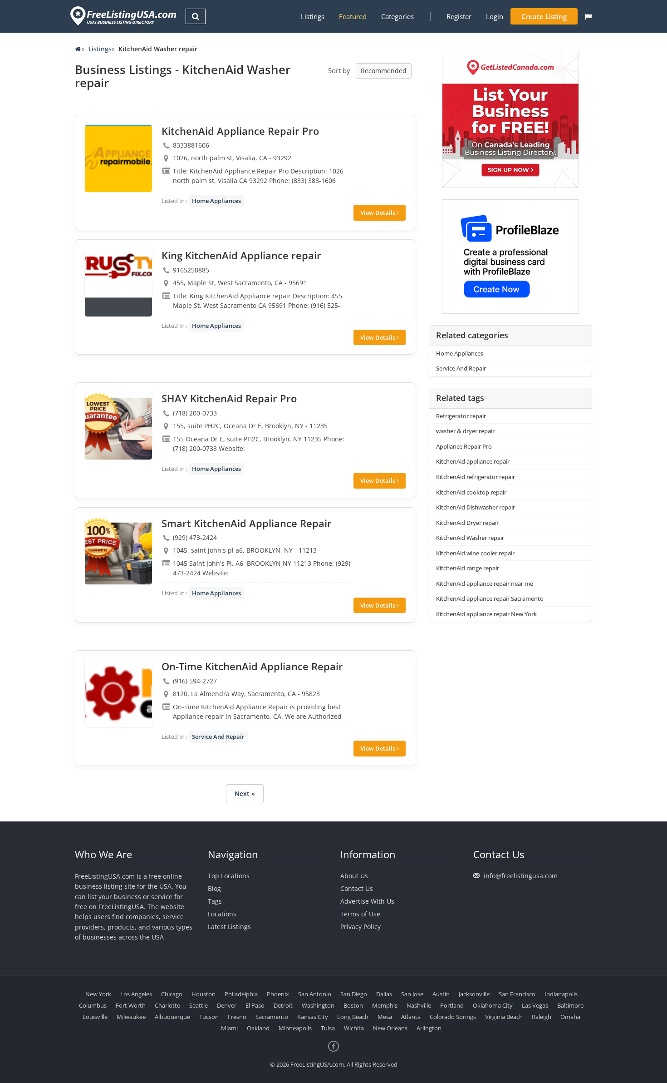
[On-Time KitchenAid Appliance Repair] (118, 693)
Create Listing (544, 16)
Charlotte (167, 1005)
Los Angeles (136, 994)
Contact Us (356, 888)
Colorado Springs (453, 1017)
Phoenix (278, 994)
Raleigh (541, 1017)
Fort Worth (131, 1005)
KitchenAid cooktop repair (471, 492)
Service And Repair (218, 736)
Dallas (384, 994)
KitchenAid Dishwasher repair (475, 507)
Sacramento (271, 1017)
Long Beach (352, 1017)
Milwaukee (131, 1017)
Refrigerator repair (461, 416)
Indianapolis (561, 994)
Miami (229, 1028)
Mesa (385, 1017)
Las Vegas (535, 1005)
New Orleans (390, 1028)
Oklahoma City (493, 1005)
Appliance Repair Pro (464, 446)
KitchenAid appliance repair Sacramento (490, 598)
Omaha (570, 1017)
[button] (588, 16)
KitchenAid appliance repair (473, 461)
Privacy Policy (360, 926)
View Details (378, 212)
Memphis (384, 1005)
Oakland (258, 1028)
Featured (353, 16)
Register (458, 16)
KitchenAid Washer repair (470, 538)
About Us (354, 875)
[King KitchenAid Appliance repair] (118, 282)
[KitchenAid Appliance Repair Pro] (118, 158)
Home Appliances (216, 201)
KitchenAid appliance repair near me (484, 583)
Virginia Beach (504, 1017)
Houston (203, 994)
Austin (441, 994)
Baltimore (570, 1005)
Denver (226, 1005)
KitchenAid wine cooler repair (475, 553)
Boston (353, 1005)
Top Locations (229, 875)
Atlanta (411, 1017)
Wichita (354, 1028)
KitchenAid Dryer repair (467, 523)
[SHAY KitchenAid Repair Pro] (118, 426)
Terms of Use (360, 914)
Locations (222, 914)
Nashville (419, 1005)
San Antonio (314, 994)
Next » (245, 793)
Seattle (198, 1005)
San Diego (353, 994)
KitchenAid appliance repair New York (486, 614)
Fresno (237, 1017)
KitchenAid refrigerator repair (475, 477)
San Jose (412, 994)
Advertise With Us (367, 901)
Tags (215, 901)
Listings (312, 16)
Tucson (209, 1017)
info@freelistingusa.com (521, 875)
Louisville (95, 1017)
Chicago (171, 994)
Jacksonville (474, 994)
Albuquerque (172, 1017)
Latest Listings (229, 926)
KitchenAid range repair (467, 568)
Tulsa (328, 1028)
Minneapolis (295, 1028)
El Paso (255, 1005)
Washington (318, 1005)
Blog (214, 888)
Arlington (429, 1028)
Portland (452, 1005)
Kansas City (312, 1017)
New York (98, 994)
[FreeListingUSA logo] (122, 16)
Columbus (93, 1005)
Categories (397, 16)
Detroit (283, 1005)
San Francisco (517, 994)
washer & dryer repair (465, 431)
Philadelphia (241, 994)
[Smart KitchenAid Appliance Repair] (118, 550)
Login (494, 16)
